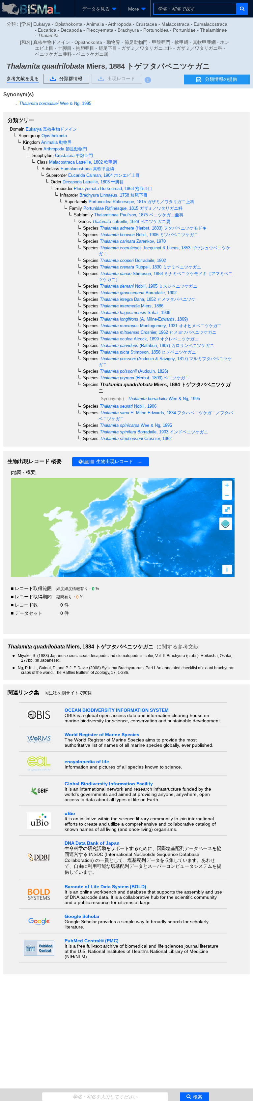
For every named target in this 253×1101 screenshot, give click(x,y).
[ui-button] (241, 8)
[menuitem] (98, 9)
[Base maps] (225, 524)
